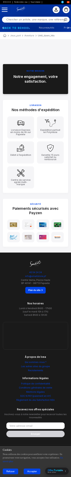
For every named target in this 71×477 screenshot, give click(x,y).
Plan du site (35, 290)
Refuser (10, 471)
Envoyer (35, 434)
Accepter (32, 471)
